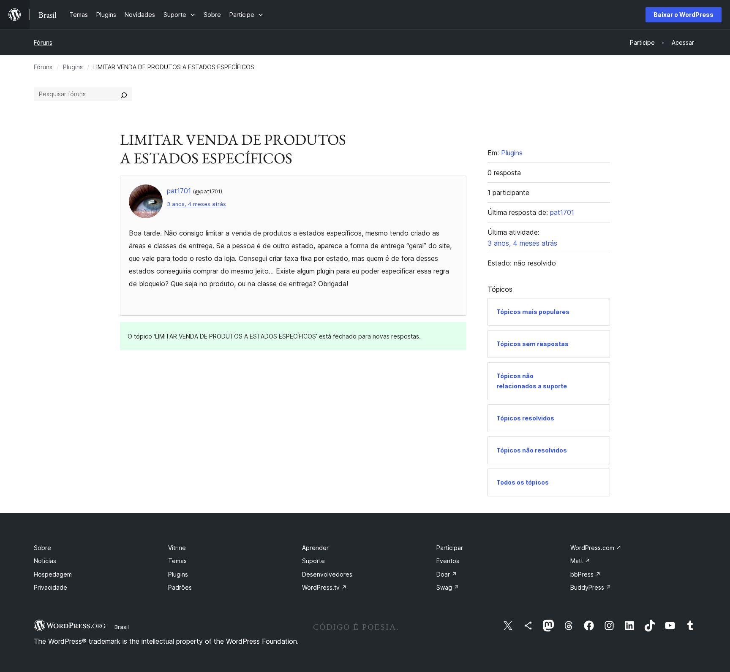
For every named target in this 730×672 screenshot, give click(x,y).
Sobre (42, 547)
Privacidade (50, 587)
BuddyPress (590, 587)
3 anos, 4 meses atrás (196, 204)
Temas (177, 560)
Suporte (313, 560)
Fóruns (43, 42)
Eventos (447, 560)
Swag (447, 587)
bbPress (585, 574)
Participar (449, 547)
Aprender (315, 547)
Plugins (73, 66)
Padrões (180, 587)
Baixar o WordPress (684, 14)
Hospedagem (53, 574)
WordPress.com (595, 547)
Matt (580, 560)
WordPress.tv (324, 587)
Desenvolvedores (327, 574)
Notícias (45, 560)
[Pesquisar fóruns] (124, 94)
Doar (446, 574)
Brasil (121, 626)
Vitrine (177, 547)
